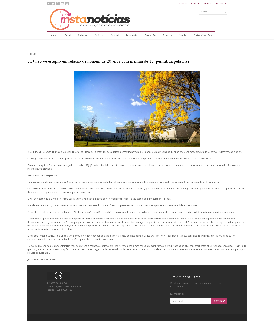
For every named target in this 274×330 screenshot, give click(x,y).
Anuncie (184, 3)
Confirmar (219, 300)
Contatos (196, 3)
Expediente (220, 3)
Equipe (208, 3)
